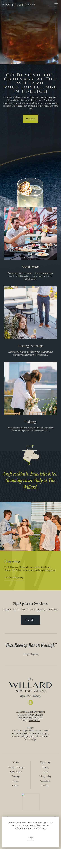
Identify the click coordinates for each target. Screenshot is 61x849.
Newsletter (30, 620)
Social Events (30, 267)
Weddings (30, 422)
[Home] (30, 691)
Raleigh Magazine (30, 654)
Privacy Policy (45, 776)
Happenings (45, 762)
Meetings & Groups (30, 346)
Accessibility (45, 781)
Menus (16, 762)
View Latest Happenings (13, 577)
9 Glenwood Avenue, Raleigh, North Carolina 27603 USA (30, 716)
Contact (15, 785)
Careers (45, 771)
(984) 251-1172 (34, 720)
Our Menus (30, 118)
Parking (45, 767)
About (16, 781)
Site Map (45, 785)
